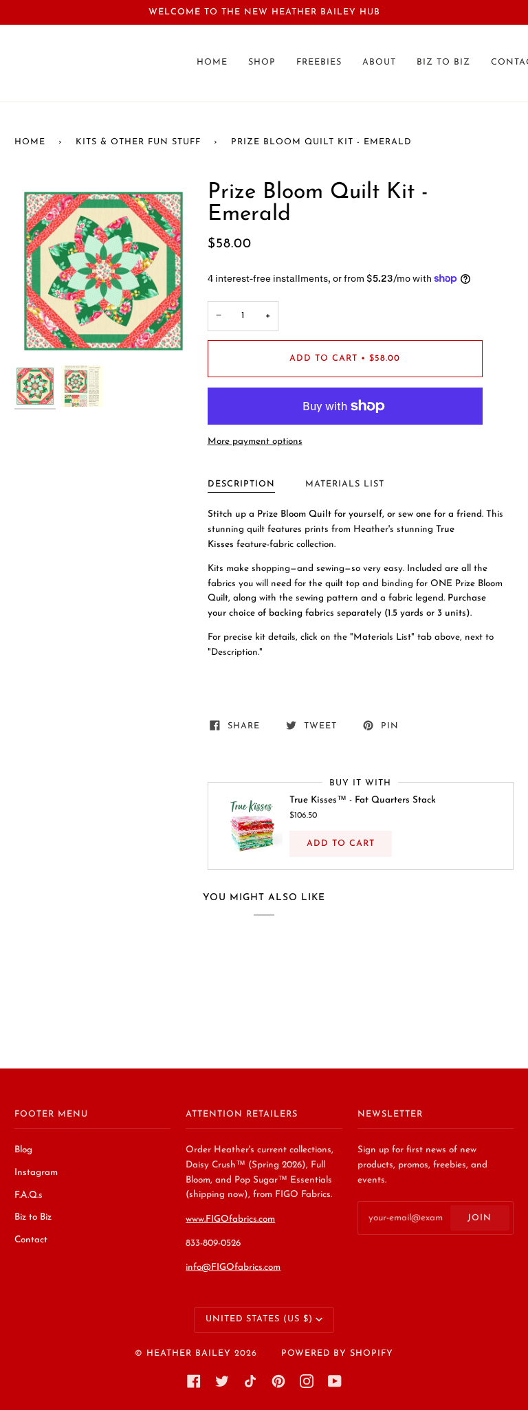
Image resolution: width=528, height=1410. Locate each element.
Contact (30, 1239)
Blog (23, 1149)
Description (241, 484)
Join (480, 1218)
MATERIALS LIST (344, 484)
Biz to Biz (33, 1217)
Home (29, 142)
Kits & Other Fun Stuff (138, 142)
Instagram (36, 1172)
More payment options (255, 441)
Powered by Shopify (337, 1354)
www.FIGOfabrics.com (230, 1219)
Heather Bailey (188, 1354)
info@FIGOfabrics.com (233, 1267)
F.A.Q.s (28, 1195)
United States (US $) (259, 1319)
